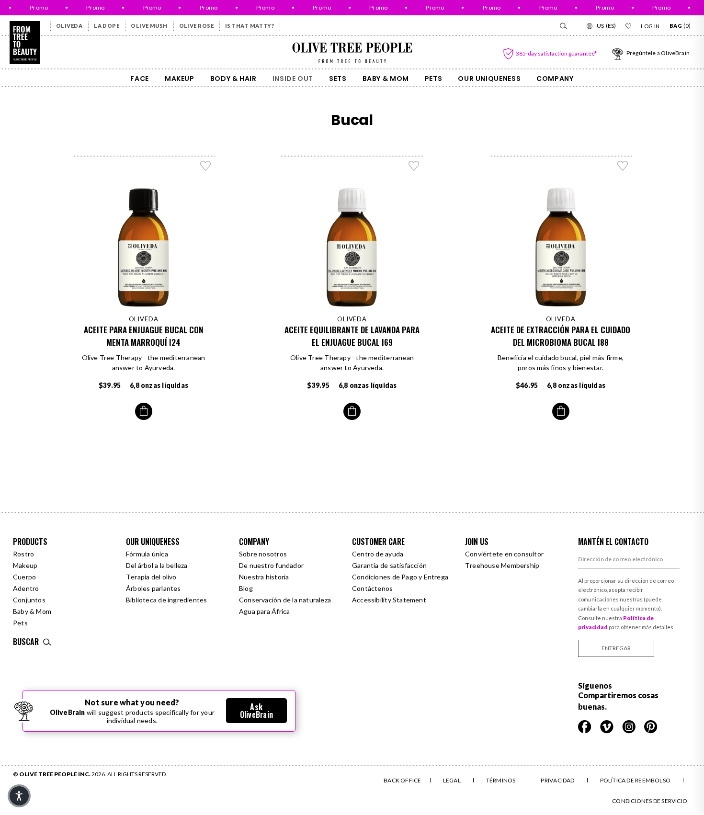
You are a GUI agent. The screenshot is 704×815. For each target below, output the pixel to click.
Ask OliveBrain (256, 710)
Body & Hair (233, 78)
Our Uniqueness (489, 78)
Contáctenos (372, 588)
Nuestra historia (264, 577)
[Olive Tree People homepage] (25, 42)
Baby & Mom (386, 78)
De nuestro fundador (271, 565)
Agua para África (264, 611)
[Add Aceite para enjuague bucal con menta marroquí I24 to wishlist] (205, 165)
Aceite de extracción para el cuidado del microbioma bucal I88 (560, 336)
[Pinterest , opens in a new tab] (651, 725)
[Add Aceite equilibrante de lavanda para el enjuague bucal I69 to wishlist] (414, 165)
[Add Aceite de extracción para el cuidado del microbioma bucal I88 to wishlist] (622, 165)
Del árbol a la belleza (157, 565)
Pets (434, 78)
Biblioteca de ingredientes (166, 600)
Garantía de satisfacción (389, 565)
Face (139, 78)
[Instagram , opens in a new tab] (629, 725)
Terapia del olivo (151, 577)
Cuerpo (24, 577)
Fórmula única (147, 554)
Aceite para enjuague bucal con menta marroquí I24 (144, 336)
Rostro (23, 554)
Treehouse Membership (502, 565)
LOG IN (650, 26)
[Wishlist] (628, 25)
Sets (338, 78)
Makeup (179, 78)
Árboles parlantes (153, 588)
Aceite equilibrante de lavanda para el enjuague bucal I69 (352, 336)
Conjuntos (29, 600)
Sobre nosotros (263, 554)
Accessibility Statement (389, 600)
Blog (246, 588)
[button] (19, 795)
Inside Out (293, 78)
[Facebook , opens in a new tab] (585, 725)
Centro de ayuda (377, 554)
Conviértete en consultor (504, 554)
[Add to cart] (143, 411)
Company (554, 78)
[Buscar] (563, 25)
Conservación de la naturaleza (285, 600)
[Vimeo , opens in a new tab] (607, 725)
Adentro (26, 588)
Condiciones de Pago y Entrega (400, 577)
